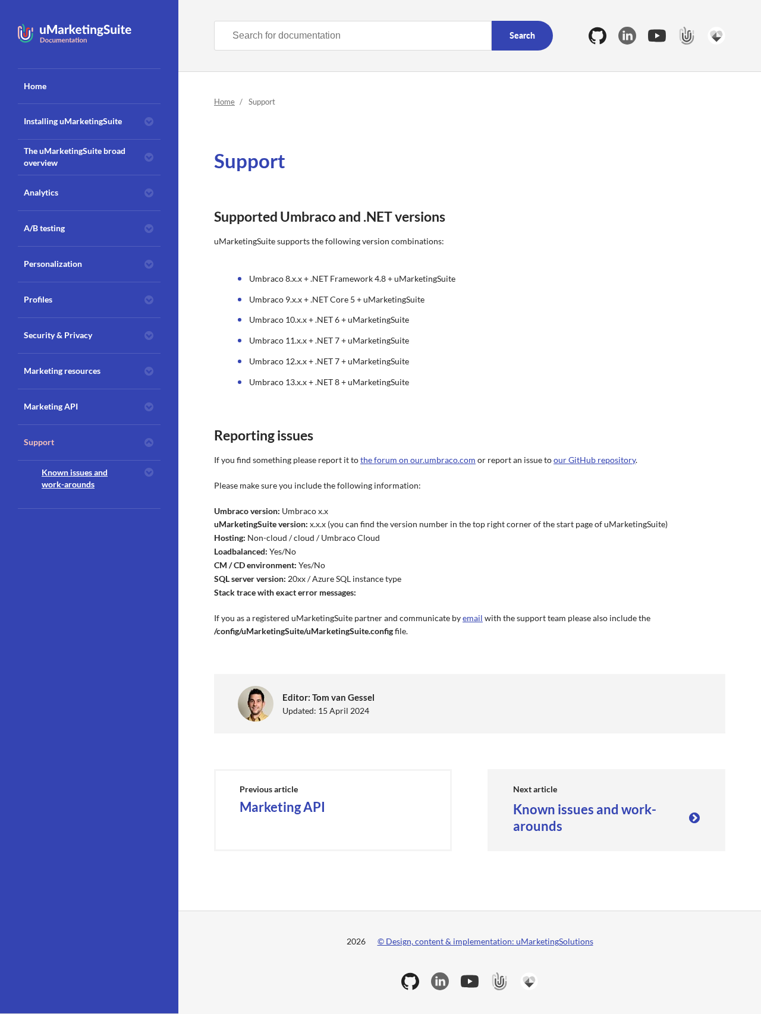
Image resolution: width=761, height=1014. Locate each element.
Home (35, 86)
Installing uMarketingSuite (73, 121)
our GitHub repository (595, 460)
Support (39, 442)
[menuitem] (89, 86)
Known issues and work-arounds (75, 478)
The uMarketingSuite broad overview (74, 157)
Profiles (38, 299)
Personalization (53, 264)
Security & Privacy (58, 335)
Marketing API (51, 406)
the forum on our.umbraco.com (418, 460)
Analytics (41, 192)
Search (522, 35)
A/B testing (44, 228)
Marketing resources (62, 371)
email (473, 618)
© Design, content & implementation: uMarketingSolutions (485, 941)
